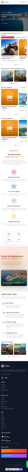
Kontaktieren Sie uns (4, 389)
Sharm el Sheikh (4, 427)
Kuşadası (2, 420)
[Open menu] (25, 2)
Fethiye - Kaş (3, 423)
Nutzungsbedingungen (14, 466)
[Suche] (20, 2)
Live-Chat (3, 388)
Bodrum (2, 421)
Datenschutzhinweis (4, 406)
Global (2, 429)
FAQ (2, 391)
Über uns (2, 399)
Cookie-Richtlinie (21, 466)
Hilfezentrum (3, 384)
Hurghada (3, 425)
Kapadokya (3, 418)
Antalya (2, 416)
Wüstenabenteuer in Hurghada (7, 37)
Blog (2, 405)
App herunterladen (4, 401)
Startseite (3, 397)
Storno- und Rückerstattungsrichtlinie (7, 408)
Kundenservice (3, 386)
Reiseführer (3, 403)
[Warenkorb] (23, 2)
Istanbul (2, 414)
